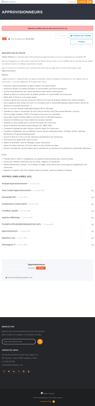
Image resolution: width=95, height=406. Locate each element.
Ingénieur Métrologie (11, 217)
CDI (4, 38)
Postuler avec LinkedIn (82, 36)
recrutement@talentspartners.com (20, 277)
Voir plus (41, 268)
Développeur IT (8, 245)
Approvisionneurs (9, 231)
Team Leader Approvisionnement (16, 190)
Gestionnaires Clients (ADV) (14, 204)
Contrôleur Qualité (10, 211)
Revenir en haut (46, 401)
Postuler (81, 42)
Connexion (82, 2)
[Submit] (40, 341)
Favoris (63, 36)
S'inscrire (72, 2)
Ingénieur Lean (8, 238)
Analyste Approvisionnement (14, 184)
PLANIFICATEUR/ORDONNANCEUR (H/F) (21, 224)
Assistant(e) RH (9, 197)
